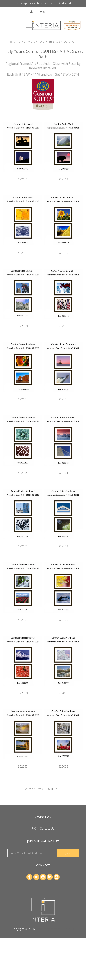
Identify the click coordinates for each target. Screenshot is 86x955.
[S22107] (22, 395)
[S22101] (22, 615)
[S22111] (22, 248)
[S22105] (22, 468)
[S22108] (63, 322)
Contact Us (47, 828)
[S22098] (63, 689)
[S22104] (63, 468)
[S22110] (63, 248)
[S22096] (63, 762)
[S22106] (63, 395)
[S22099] (22, 689)
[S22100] (63, 615)
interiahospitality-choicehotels (54, 929)
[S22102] (63, 542)
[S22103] (22, 542)
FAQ (34, 828)
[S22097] (22, 762)
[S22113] (22, 175)
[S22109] (22, 322)
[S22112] (63, 175)
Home (13, 42)
